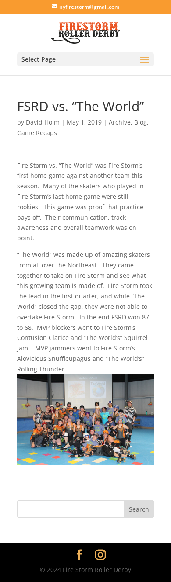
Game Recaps (37, 132)
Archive (120, 122)
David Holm (43, 122)
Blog (140, 122)
